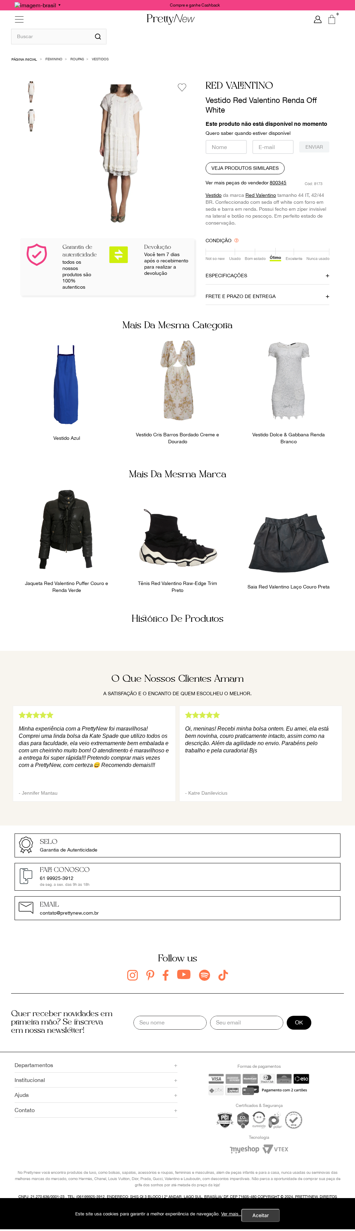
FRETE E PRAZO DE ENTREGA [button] (241, 296)
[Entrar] (318, 19)
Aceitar (260, 1215)
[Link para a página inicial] (24, 59)
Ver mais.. (231, 1213)
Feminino (53, 59)
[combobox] (58, 36)
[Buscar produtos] (98, 36)
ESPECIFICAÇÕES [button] (226, 275)
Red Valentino (260, 195)
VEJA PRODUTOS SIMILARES (245, 168)
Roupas (77, 59)
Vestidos (100, 59)
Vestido (214, 195)
